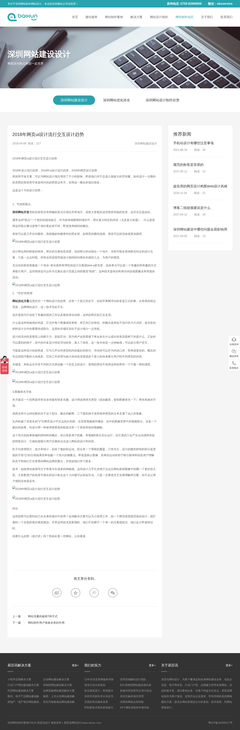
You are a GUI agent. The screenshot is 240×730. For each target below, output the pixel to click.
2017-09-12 (189, 214)
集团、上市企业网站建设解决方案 (62, 696)
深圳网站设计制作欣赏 (162, 100)
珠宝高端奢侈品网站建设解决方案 (62, 701)
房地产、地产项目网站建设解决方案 (29, 701)
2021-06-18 (189, 149)
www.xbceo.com (91, 722)
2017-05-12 (189, 171)
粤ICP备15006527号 (220, 722)
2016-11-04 (189, 193)
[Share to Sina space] (57, 592)
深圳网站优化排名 (116, 100)
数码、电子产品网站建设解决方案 (27, 696)
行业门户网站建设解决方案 (23, 684)
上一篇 (16, 616)
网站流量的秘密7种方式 (43, 616)
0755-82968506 (191, 3)
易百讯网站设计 (73, 722)
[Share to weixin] (112, 592)
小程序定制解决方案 (19, 679)
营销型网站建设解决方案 (57, 684)
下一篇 (16, 622)
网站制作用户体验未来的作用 (46, 622)
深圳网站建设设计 (39, 54)
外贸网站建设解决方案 (21, 690)
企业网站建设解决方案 (56, 679)
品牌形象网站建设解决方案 (59, 690)
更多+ (75, 665)
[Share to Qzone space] (75, 592)
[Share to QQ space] (94, 592)
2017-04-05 (189, 236)
